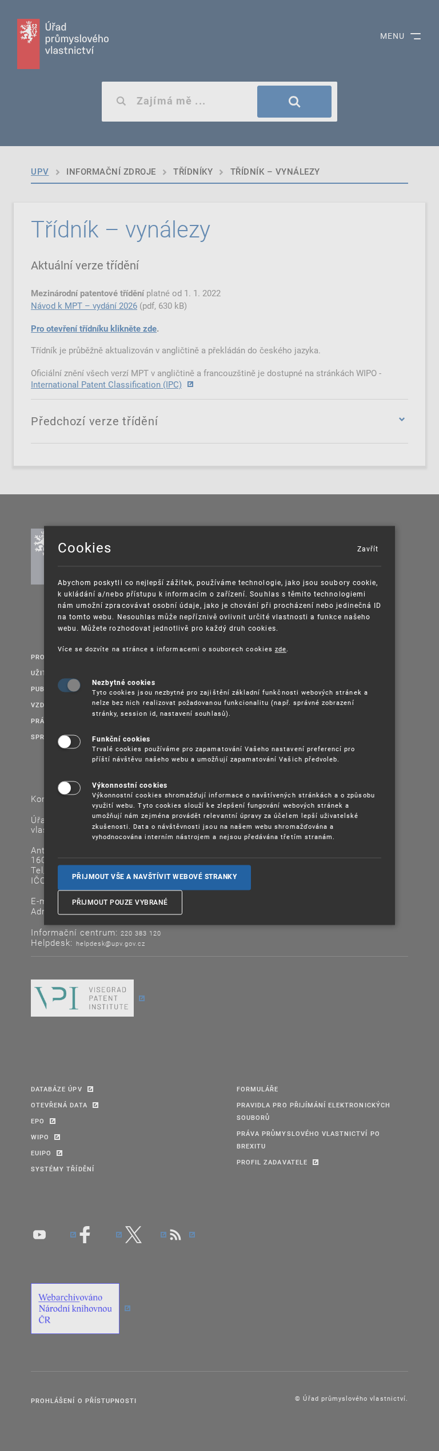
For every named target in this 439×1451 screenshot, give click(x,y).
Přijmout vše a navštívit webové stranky (154, 877)
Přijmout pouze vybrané (120, 901)
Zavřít (367, 548)
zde (280, 648)
